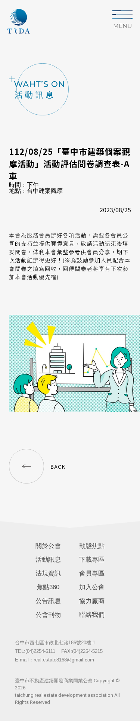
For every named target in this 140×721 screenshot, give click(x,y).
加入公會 (92, 587)
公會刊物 (48, 614)
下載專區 (92, 559)
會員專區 (92, 573)
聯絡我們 (92, 614)
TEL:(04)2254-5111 (35, 651)
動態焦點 (92, 545)
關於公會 (48, 545)
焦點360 (48, 587)
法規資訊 (48, 573)
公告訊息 (48, 600)
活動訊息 (48, 559)
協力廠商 (92, 600)
